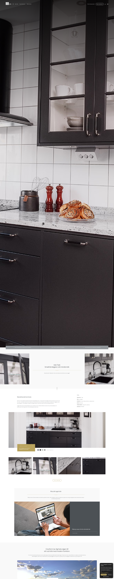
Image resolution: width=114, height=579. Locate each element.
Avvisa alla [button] (110, 574)
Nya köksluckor (22, 4)
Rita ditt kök (29, 4)
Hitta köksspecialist (91, 4)
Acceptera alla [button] (103, 574)
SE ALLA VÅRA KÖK (57, 480)
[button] (106, 572)
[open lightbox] (20, 465)
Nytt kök (16, 4)
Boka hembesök (100, 4)
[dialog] (106, 570)
